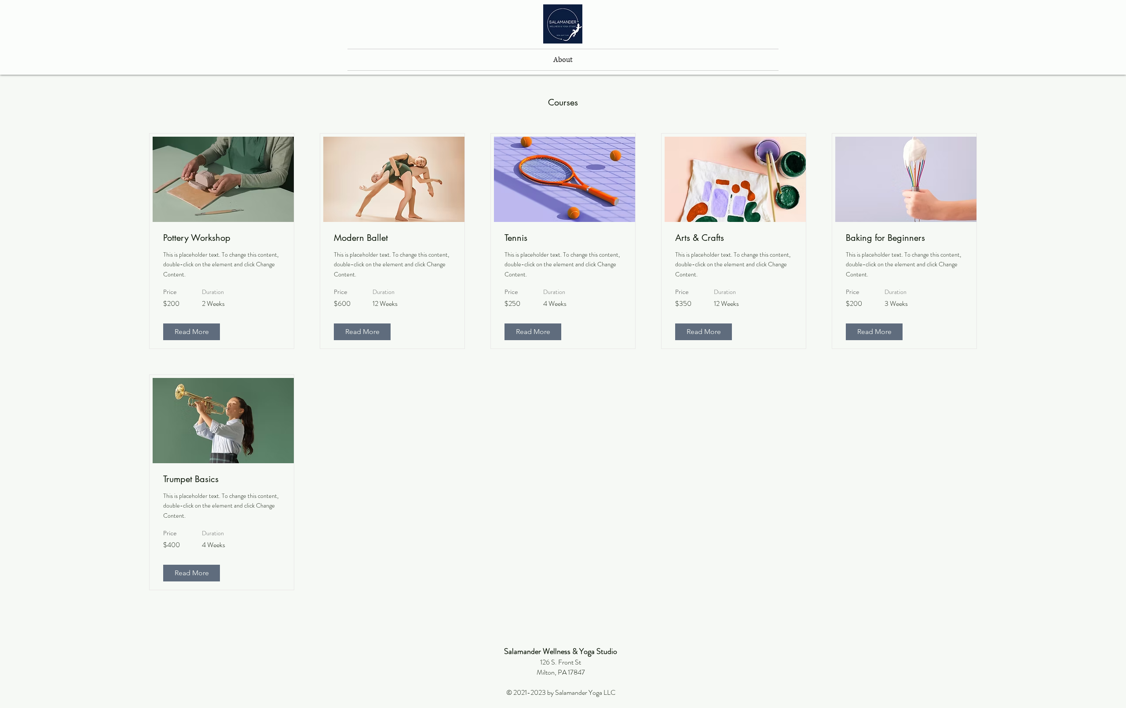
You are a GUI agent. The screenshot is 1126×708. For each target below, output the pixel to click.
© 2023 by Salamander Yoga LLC (560, 692)
